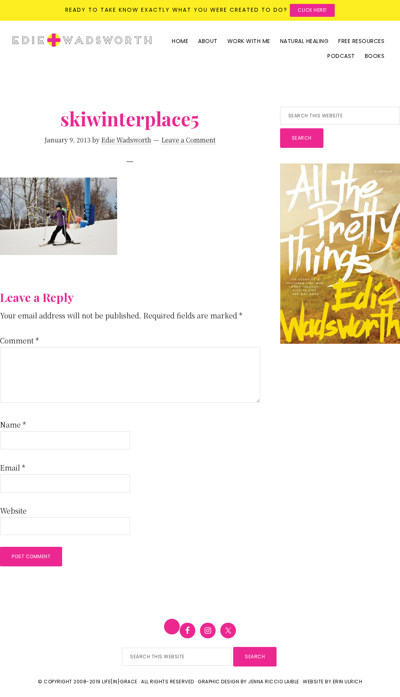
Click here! (312, 10)
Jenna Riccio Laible (273, 681)
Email (12, 467)
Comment (19, 340)
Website (13, 510)
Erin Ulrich (347, 681)
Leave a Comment (188, 139)
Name (13, 424)
